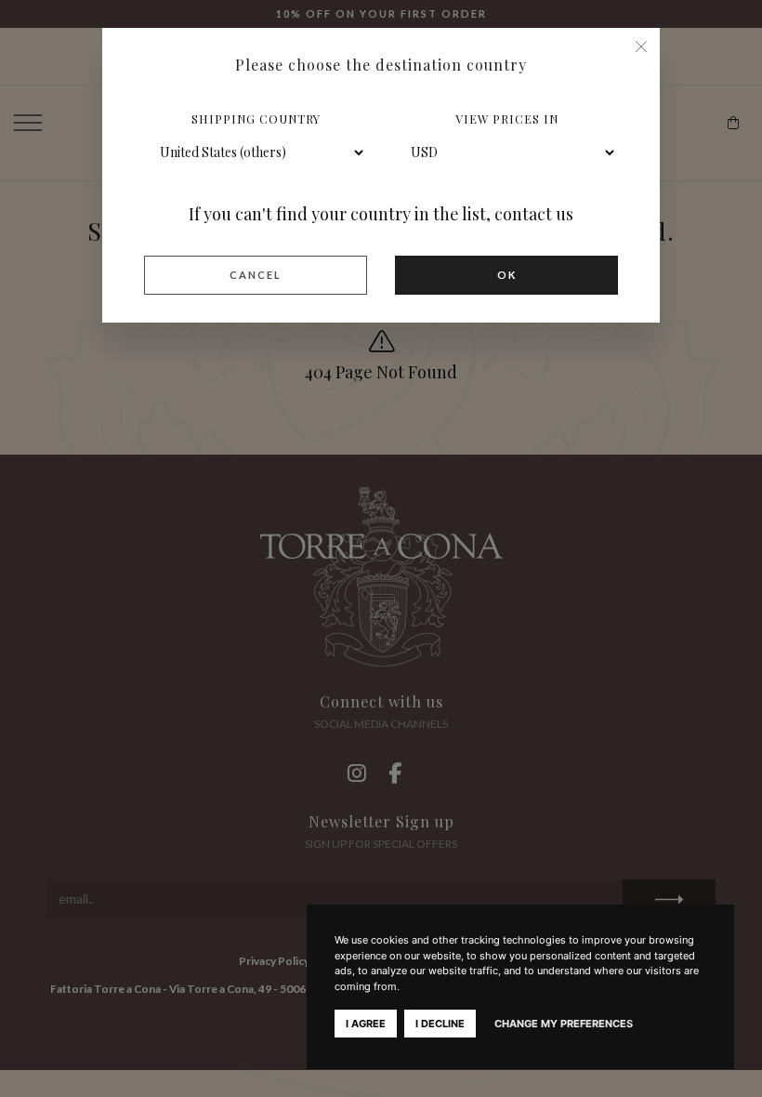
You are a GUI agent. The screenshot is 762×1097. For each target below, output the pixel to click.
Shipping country (256, 118)
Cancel (256, 275)
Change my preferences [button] (563, 1023)
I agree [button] (366, 1023)
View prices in (506, 118)
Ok (507, 275)
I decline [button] (440, 1023)
